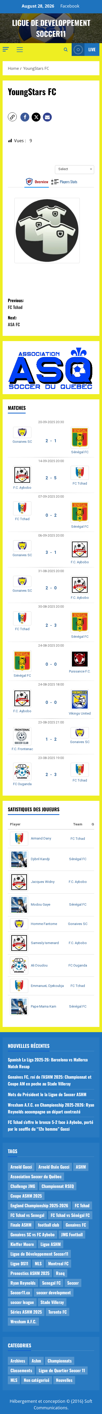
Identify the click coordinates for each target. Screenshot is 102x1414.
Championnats (60, 1361)
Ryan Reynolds (23, 1283)
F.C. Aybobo (22, 488)
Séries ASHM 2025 (26, 1312)
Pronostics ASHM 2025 (29, 1273)
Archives (17, 1361)
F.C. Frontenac (22, 749)
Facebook (69, 6)
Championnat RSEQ (58, 1186)
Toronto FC (57, 1312)
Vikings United (80, 713)
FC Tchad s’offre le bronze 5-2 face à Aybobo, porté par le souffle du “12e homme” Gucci (50, 1125)
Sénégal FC (79, 452)
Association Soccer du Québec (35, 1176)
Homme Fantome (44, 924)
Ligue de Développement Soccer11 (39, 1254)
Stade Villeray (52, 1302)
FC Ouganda (22, 784)
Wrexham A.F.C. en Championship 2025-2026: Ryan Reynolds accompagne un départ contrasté (51, 1108)
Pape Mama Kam (43, 1006)
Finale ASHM (20, 1225)
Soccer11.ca (20, 1292)
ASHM (81, 1167)
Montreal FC (58, 1263)
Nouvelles (64, 1380)
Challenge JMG (22, 1186)
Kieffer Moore (22, 1244)
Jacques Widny (42, 882)
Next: (14, 320)
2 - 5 (51, 477)
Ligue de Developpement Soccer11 (51, 28)
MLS (38, 1263)
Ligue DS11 (19, 1263)
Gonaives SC (22, 442)
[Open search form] (66, 50)
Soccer (73, 1283)
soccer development (53, 1292)
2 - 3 (51, 625)
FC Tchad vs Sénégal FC (70, 1215)
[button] (6, 49)
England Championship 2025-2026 (39, 1205)
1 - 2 (51, 739)
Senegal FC (51, 1283)
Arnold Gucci (21, 1167)
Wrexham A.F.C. (23, 1321)
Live (91, 49)
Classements (21, 1370)
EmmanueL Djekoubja (47, 986)
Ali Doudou (39, 965)
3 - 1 (51, 552)
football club (48, 1225)
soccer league (22, 1302)
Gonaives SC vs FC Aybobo (32, 1234)
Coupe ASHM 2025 (26, 1196)
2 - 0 (51, 587)
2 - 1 (51, 440)
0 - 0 (51, 664)
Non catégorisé (36, 1380)
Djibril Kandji (40, 859)
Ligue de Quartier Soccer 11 (62, 1370)
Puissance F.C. (79, 671)
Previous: (16, 303)
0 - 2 (51, 515)
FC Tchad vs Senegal (27, 1215)
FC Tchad (80, 483)
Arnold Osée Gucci (53, 1167)
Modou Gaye (40, 904)
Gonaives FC (76, 1225)
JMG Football (72, 1234)
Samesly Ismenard (45, 943)
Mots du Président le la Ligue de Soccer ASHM (47, 1094)
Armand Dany (41, 838)
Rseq (60, 1273)
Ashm (36, 1361)
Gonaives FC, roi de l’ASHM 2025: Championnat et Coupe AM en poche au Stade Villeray (50, 1080)
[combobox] (74, 169)
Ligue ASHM (51, 1244)
